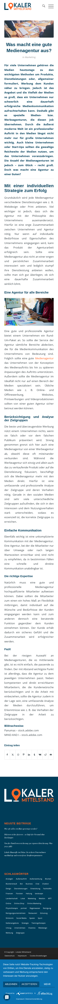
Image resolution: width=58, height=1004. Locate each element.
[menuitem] (42, 6)
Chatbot (45, 884)
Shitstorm (9, 918)
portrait (24, 908)
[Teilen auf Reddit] (45, 754)
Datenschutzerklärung (34, 999)
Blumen (48, 879)
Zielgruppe (20, 933)
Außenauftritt (21, 879)
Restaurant (32, 913)
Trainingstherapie (38, 923)
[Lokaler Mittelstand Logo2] (24, 6)
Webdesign (42, 928)
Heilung (29, 893)
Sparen (32, 918)
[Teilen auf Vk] (40, 754)
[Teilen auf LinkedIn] (29, 754)
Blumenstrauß (11, 884)
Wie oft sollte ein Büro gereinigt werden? (20, 828)
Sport (40, 918)
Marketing (30, 57)
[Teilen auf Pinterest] (23, 754)
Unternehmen (19, 928)
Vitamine (31, 928)
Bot (21, 884)
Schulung (43, 913)
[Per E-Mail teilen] (51, 754)
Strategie (25, 923)
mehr (47, 984)
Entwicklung (35, 888)
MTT (50, 898)
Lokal (23, 898)
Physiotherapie (12, 908)
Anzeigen (9, 879)
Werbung (9, 933)
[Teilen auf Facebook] (7, 754)
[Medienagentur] (29, 29)
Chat (37, 884)
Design (8, 888)
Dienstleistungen (21, 888)
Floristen (19, 893)
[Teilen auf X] (12, 754)
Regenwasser (35, 908)
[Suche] (42, 6)
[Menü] (49, 6)
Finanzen (9, 893)
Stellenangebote (12, 923)
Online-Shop (19, 903)
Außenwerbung (36, 879)
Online (8, 903)
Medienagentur (44, 358)
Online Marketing (34, 903)
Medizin (42, 898)
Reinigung (47, 908)
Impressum (20, 999)
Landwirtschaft (12, 898)
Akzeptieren (29, 984)
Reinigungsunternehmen (16, 913)
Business (29, 884)
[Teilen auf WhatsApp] (18, 754)
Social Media (21, 918)
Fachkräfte (47, 888)
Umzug (8, 928)
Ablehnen (11, 984)
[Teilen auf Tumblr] (34, 754)
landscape (39, 893)
